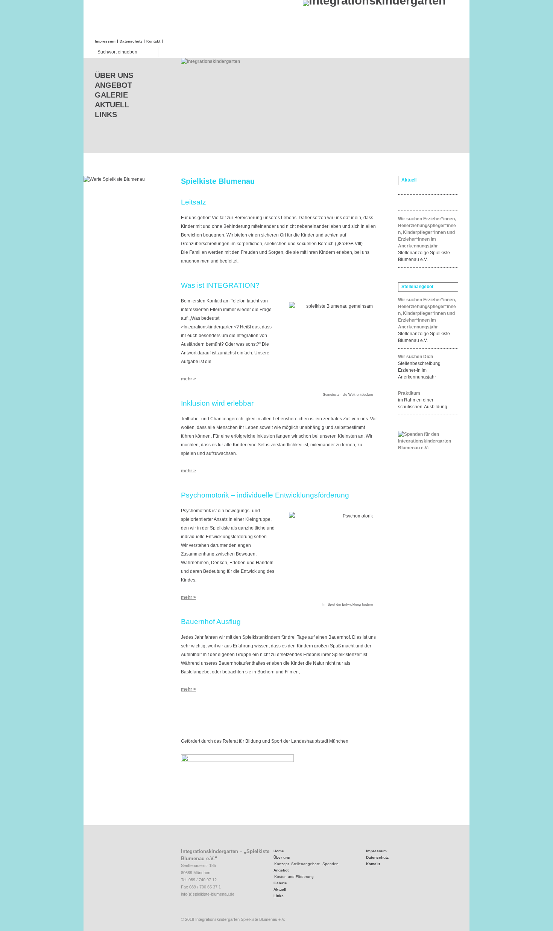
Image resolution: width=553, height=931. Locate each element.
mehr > (188, 379)
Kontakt (153, 41)
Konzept (281, 864)
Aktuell (112, 105)
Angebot (113, 85)
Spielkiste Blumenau (218, 181)
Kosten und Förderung (294, 877)
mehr (187, 689)
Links (106, 114)
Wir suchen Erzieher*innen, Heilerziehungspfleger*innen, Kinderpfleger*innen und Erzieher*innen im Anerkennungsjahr (427, 232)
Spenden (330, 864)
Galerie (111, 95)
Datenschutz (131, 41)
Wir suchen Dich (415, 356)
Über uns (114, 75)
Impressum (105, 41)
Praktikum (409, 393)
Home (278, 851)
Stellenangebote (305, 864)
